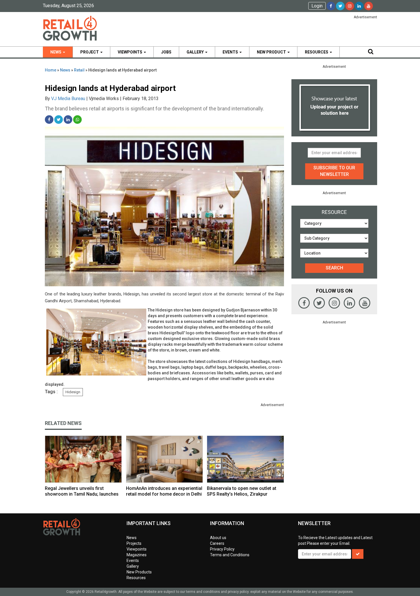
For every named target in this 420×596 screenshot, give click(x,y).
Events (231, 52)
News (56, 52)
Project (90, 52)
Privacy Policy (222, 549)
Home (50, 70)
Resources (317, 52)
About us (218, 537)
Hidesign (72, 392)
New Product (272, 52)
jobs (166, 52)
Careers (217, 543)
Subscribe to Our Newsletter (334, 171)
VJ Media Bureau (68, 98)
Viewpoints (130, 52)
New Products (139, 572)
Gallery (196, 52)
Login (317, 6)
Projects (134, 543)
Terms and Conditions (229, 555)
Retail (79, 70)
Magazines (137, 555)
